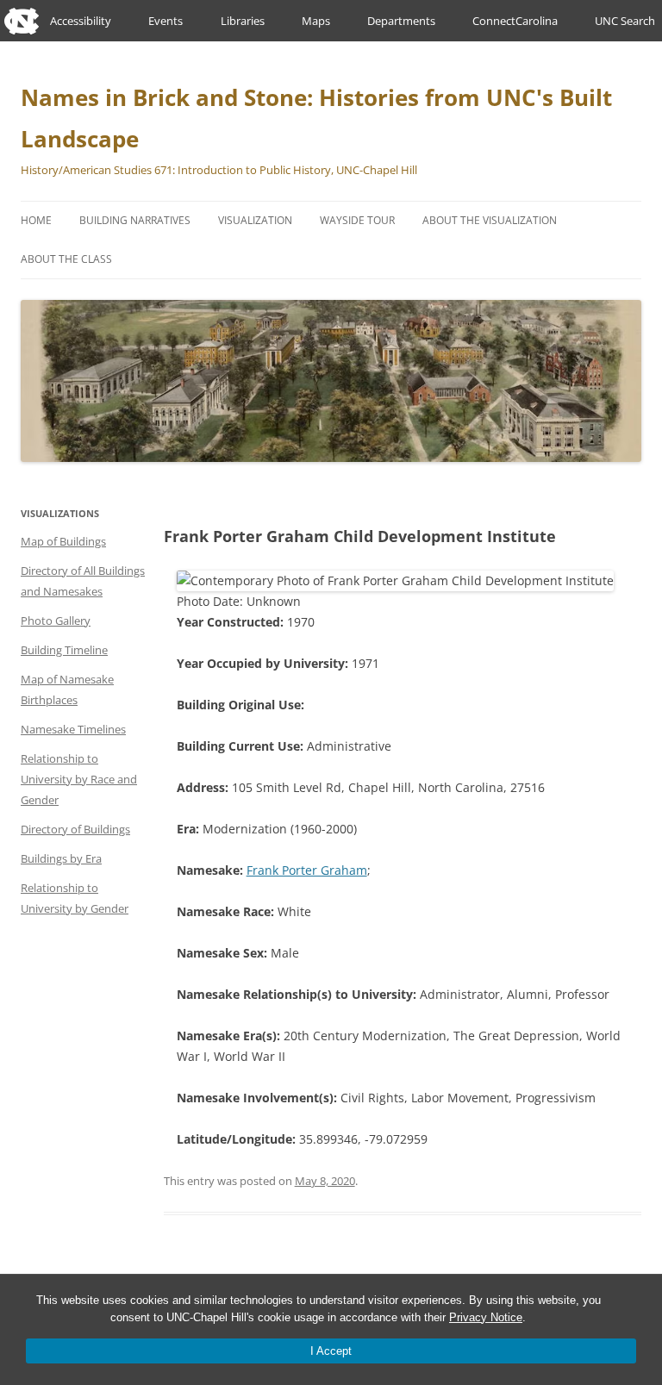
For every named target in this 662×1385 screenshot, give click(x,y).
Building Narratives (134, 220)
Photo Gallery (56, 620)
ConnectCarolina (515, 20)
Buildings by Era (61, 858)
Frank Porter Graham (307, 870)
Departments (401, 20)
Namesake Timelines (73, 729)
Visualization (255, 220)
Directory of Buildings (75, 829)
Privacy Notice (485, 1317)
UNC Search (625, 20)
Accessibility (80, 20)
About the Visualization (489, 220)
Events (165, 20)
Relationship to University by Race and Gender (79, 779)
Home (36, 220)
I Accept (331, 1350)
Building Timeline (64, 650)
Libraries (243, 20)
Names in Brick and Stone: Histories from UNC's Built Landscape (316, 118)
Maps (316, 20)
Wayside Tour (357, 220)
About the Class (66, 259)
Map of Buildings (63, 541)
